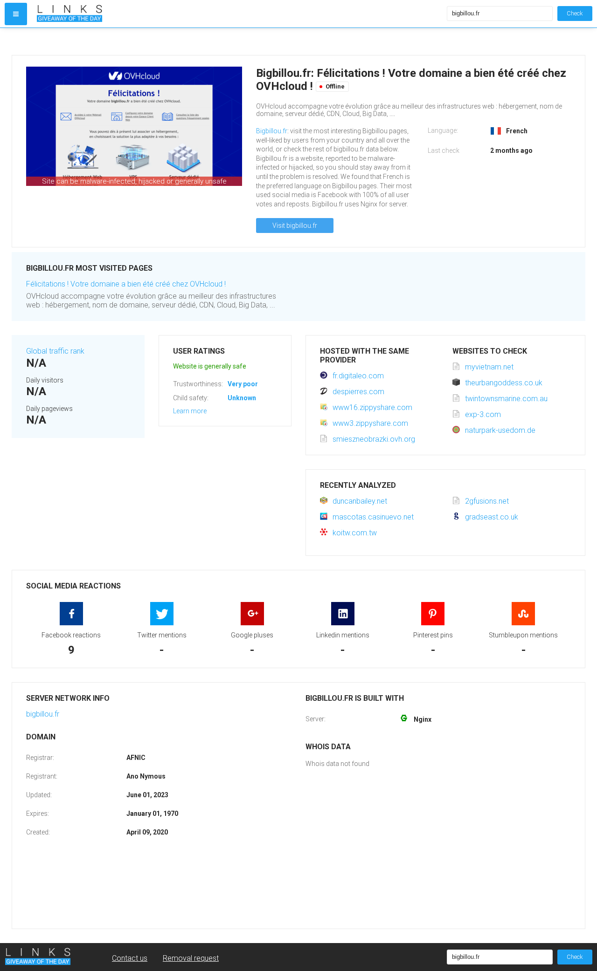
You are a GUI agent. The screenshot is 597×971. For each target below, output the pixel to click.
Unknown (242, 398)
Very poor (243, 384)
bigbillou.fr (42, 714)
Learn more (190, 411)
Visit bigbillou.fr (294, 225)
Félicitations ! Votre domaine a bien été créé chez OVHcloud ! (126, 284)
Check (575, 13)
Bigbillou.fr (271, 131)
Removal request (191, 958)
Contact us (129, 958)
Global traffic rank (55, 351)
